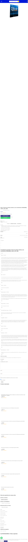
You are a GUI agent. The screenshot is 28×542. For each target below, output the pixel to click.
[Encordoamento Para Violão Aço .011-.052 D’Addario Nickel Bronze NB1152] (14, 442)
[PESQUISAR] (18, 1)
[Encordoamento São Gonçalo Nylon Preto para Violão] (14, 482)
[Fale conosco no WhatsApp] (2, 538)
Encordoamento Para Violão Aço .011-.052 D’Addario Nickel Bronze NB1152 (10, 447)
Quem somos (1, 518)
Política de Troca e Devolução (3, 511)
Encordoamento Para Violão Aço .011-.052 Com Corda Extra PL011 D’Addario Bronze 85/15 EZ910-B (12, 434)
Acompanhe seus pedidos (3, 524)
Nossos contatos (2, 520)
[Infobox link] (14, 498)
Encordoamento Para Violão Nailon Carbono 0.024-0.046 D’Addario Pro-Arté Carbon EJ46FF (12, 460)
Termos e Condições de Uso (3, 515)
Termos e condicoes (2, 510)
